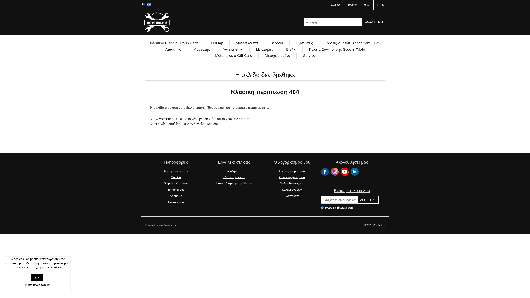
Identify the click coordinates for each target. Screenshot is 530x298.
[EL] (143, 4)
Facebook (325, 172)
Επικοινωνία (176, 202)
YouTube (345, 172)
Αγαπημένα (292, 195)
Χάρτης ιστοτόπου (176, 171)
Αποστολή (368, 200)
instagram (335, 172)
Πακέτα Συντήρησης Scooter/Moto (337, 49)
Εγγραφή (336, 4)
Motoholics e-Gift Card (233, 56)
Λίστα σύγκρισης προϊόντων (234, 183)
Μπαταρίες (264, 49)
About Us (176, 195)
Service (309, 56)
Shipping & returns (176, 183)
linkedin (355, 172)
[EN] (148, 4)
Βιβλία (291, 49)
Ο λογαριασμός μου (292, 171)
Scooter (276, 43)
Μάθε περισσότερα (37, 284)
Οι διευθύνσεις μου (292, 183)
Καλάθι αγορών (292, 189)
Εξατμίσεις (304, 43)
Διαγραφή (346, 207)
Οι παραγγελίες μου (292, 177)
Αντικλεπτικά (233, 49)
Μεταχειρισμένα (277, 56)
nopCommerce (168, 225)
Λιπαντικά (173, 49)
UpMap (217, 43)
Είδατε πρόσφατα (234, 177)
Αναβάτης (202, 49)
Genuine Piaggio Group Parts (174, 43)
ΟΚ (37, 277)
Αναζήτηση (374, 22)
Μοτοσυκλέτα (247, 43)
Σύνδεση (352, 4)
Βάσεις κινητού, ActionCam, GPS (353, 43)
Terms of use (175, 189)
